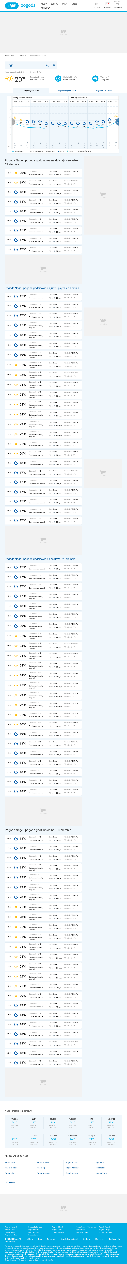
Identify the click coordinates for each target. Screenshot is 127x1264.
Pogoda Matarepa (72, 1173)
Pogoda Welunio (101, 1173)
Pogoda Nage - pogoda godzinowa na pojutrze (32, 559)
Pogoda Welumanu (43, 1173)
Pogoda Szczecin (82, 1232)
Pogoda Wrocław (11, 1235)
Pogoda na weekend (104, 90)
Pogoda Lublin (57, 1229)
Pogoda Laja (41, 1168)
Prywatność (51, 1239)
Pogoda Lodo (100, 1168)
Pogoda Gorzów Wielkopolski (86, 1227)
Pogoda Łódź (80, 1229)
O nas (40, 1239)
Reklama (30, 1239)
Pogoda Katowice (105, 1227)
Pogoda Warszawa (105, 1232)
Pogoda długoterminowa (67, 90)
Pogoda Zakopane (34, 1235)
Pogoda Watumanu (72, 1168)
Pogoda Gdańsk (57, 1227)
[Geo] (54, 65)
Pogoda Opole (10, 1232)
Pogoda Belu (9, 1173)
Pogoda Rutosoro (72, 1162)
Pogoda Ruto (99, 1162)
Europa (54, 4)
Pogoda (28, 5)
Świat (64, 4)
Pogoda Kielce (10, 1229)
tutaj (51, 1260)
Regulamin (86, 1239)
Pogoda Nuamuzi (43, 1162)
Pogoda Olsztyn (104, 1229)
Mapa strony (99, 1239)
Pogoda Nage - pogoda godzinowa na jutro (30, 288)
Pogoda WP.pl (10, 56)
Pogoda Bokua (10, 1162)
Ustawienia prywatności (69, 1239)
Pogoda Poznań (33, 1232)
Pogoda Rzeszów (58, 1232)
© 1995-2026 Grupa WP (13, 1239)
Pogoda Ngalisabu (11, 1168)
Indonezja (22, 56)
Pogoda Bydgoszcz (35, 1227)
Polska (44, 4)
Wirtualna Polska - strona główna (12, 5)
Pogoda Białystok (11, 1227)
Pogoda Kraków (33, 1229)
